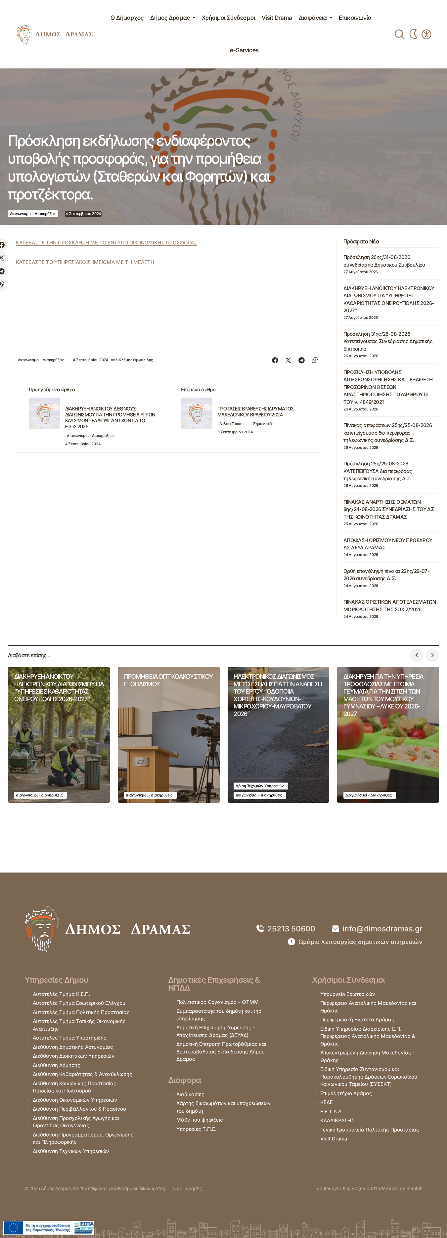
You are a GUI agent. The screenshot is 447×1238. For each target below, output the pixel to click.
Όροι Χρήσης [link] (187, 1188)
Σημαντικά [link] (262, 423)
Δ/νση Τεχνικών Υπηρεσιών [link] (260, 786)
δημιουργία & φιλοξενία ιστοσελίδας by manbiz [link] (370, 1188)
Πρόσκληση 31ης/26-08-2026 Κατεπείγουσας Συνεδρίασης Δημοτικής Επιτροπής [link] (387, 341)
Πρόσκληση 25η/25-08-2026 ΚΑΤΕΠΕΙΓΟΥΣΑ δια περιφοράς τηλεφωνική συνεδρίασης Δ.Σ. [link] (377, 471)
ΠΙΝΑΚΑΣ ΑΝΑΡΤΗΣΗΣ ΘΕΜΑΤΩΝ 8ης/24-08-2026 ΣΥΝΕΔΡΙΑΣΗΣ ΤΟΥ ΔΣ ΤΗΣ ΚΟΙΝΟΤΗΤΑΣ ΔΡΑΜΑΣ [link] (388, 509)
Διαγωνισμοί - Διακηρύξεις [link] (33, 213)
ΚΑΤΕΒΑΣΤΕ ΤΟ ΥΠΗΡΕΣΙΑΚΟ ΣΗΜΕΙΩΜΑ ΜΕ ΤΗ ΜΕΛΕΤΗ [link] (85, 262)
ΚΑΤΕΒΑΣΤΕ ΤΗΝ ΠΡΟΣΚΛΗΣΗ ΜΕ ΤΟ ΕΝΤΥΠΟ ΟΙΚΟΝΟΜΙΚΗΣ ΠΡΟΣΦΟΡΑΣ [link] (106, 242)
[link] (55, 34)
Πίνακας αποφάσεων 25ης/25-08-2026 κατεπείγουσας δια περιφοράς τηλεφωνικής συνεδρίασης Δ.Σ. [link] (387, 432)
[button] (417, 655)
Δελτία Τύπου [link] (231, 423)
